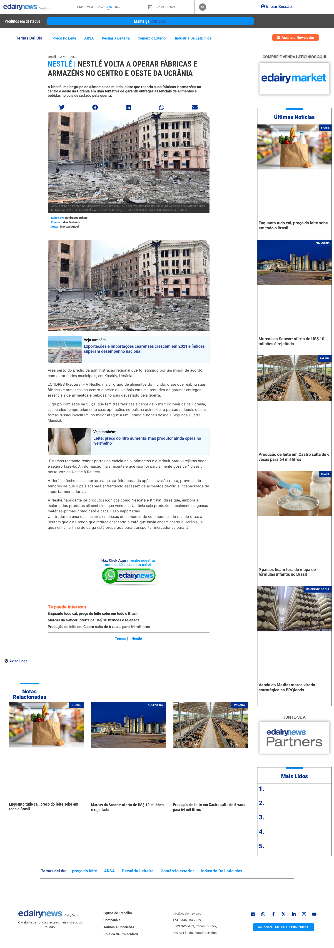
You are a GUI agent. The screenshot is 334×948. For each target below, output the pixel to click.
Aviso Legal (18, 661)
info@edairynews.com (188, 913)
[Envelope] (252, 914)
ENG (100, 7)
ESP (80, 7)
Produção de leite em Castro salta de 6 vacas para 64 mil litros (99, 627)
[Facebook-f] (273, 914)
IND (117, 7)
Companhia (111, 920)
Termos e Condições (118, 927)
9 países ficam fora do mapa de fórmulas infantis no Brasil (287, 572)
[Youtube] (314, 914)
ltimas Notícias (296, 117)
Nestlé (137, 639)
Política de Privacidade (120, 934)
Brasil (52, 57)
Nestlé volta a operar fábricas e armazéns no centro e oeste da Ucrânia (122, 68)
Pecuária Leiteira (116, 38)
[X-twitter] (283, 914)
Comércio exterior (152, 38)
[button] (202, 7)
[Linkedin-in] (293, 914)
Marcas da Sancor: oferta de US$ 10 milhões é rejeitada (94, 620)
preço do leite (64, 38)
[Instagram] (304, 914)
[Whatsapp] (263, 914)
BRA (109, 7)
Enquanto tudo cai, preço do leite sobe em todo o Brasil (92, 613)
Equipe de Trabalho (117, 913)
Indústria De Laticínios (193, 38)
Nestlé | (62, 63)
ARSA (89, 38)
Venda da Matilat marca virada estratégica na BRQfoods (287, 687)
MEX (90, 7)
